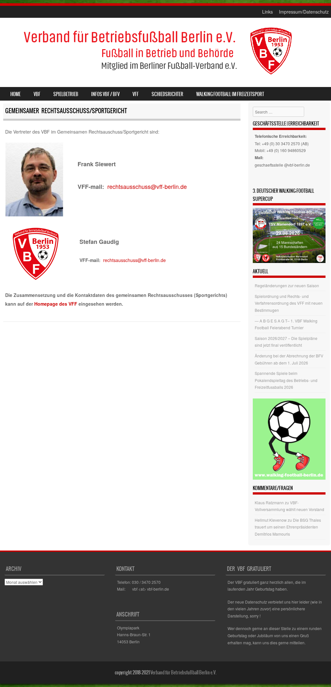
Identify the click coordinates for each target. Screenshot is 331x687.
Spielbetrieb (65, 94)
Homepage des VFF (55, 303)
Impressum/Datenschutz (304, 11)
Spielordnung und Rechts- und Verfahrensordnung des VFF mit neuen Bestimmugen (289, 303)
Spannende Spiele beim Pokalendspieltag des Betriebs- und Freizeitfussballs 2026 (286, 380)
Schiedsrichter (167, 94)
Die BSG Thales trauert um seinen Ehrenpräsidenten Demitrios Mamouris (288, 527)
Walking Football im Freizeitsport (230, 94)
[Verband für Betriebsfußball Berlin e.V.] (157, 77)
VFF (136, 94)
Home (15, 94)
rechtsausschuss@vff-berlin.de (147, 186)
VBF (37, 94)
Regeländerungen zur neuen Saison (287, 285)
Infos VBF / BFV (105, 94)
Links (267, 11)
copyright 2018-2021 (132, 672)
